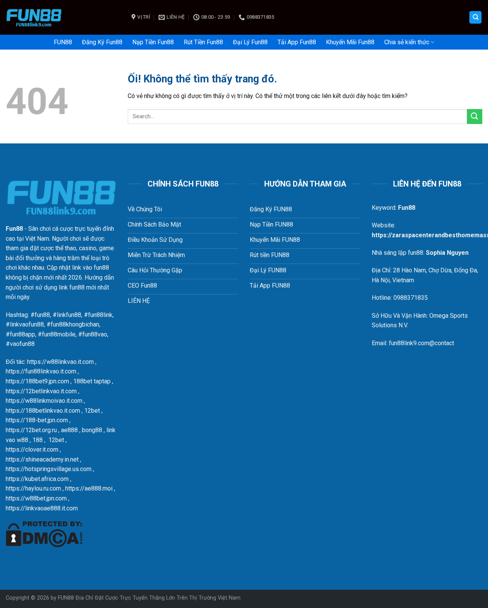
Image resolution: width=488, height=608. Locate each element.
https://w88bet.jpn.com (36, 498)
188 (37, 440)
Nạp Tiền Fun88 (153, 42)
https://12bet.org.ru (31, 430)
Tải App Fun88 (297, 42)
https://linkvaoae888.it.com (42, 508)
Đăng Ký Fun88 (102, 42)
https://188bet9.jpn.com (37, 381)
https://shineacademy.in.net (42, 459)
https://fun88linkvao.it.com (41, 371)
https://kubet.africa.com (37, 479)
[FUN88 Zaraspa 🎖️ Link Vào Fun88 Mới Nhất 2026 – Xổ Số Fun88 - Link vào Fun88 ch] (63, 17)
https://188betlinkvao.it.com (43, 410)
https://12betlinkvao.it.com (41, 391)
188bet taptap (92, 381)
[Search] (475, 17)
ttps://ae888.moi (90, 488)
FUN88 (63, 42)
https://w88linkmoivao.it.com (44, 400)
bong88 (92, 430)
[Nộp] (474, 116)
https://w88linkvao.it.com (60, 361)
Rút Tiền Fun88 (203, 42)
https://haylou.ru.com (33, 488)
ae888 (69, 430)
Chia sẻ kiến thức (406, 42)
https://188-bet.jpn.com (37, 420)
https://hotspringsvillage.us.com (49, 469)
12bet (92, 410)
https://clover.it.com (32, 449)
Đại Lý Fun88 (250, 42)
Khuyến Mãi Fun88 (350, 42)
